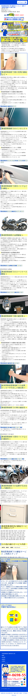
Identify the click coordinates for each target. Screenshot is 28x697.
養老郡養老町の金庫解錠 (11, 235)
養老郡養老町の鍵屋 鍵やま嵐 (8, 653)
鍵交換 (3, 547)
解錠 (3, 655)
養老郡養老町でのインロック (13, 128)
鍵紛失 (7, 547)
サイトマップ (17, 547)
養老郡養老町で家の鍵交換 (12, 316)
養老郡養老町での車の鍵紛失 (13, 407)
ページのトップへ (6, 688)
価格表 (11, 547)
